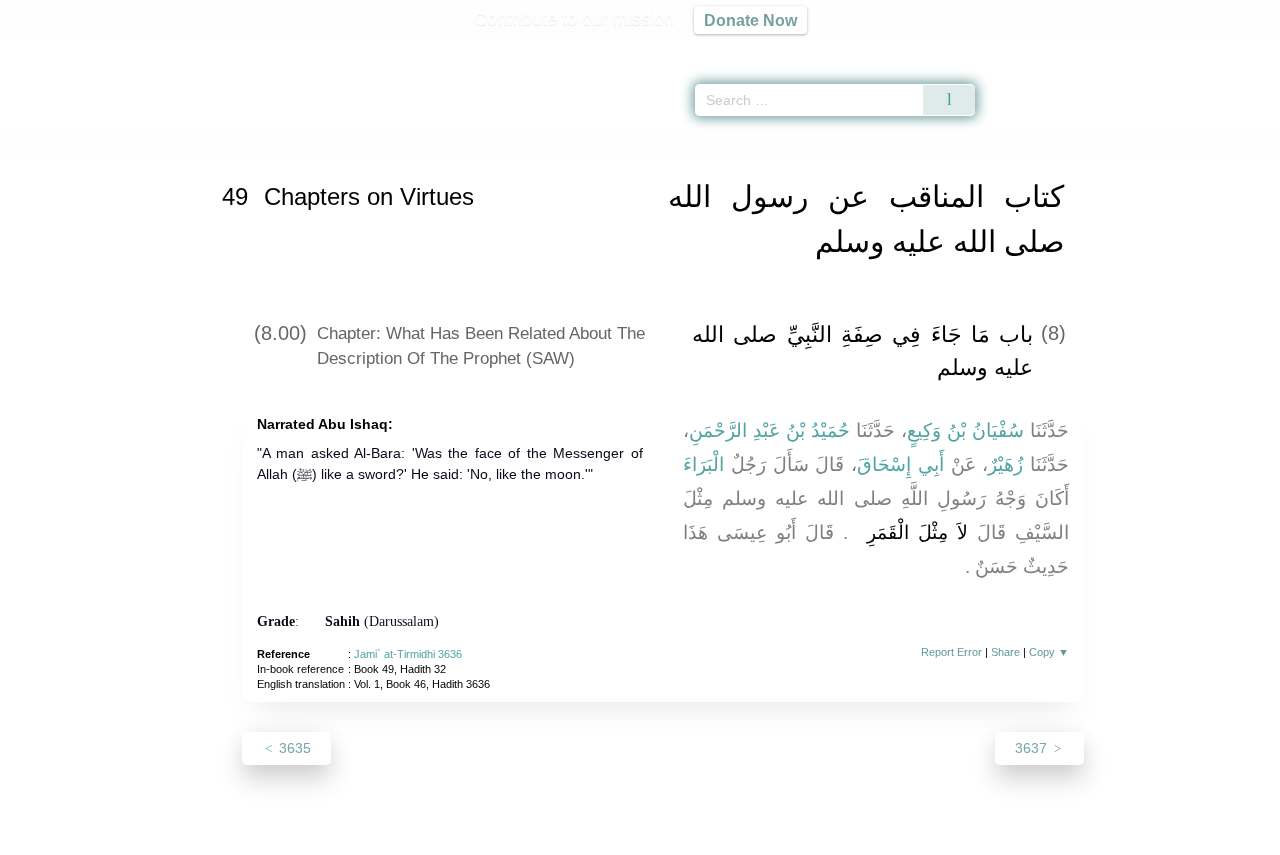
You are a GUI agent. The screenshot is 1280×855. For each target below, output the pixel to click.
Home (241, 143)
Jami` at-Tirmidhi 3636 (408, 654)
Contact (704, 836)
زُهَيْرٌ (1005, 464)
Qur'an (1031, 50)
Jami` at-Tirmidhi (321, 143)
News (482, 836)
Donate (770, 836)
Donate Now (750, 20)
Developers (624, 836)
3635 (293, 748)
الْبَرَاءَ (703, 464)
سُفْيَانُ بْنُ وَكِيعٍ (965, 430)
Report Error (951, 652)
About (429, 836)
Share (1005, 652)
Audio (1231, 50)
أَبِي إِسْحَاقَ (900, 464)
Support (543, 836)
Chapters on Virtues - (583, 143)
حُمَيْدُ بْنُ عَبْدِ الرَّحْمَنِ (769, 430)
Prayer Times (1162, 50)
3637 (1033, 748)
